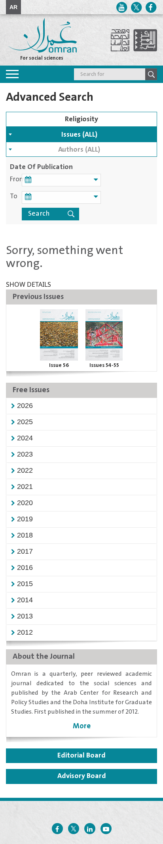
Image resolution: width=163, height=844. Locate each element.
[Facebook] (150, 7)
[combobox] (81, 134)
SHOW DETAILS (28, 284)
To (13, 196)
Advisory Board (81, 776)
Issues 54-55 (104, 365)
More (82, 726)
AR (13, 7)
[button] (25, 406)
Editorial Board (81, 755)
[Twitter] (136, 7)
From (16, 179)
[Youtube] (121, 7)
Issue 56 (59, 365)
